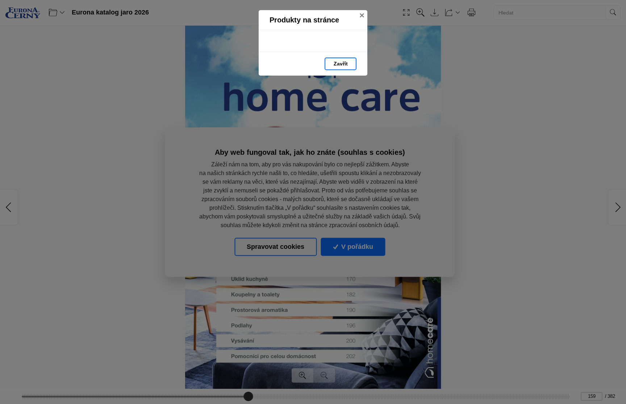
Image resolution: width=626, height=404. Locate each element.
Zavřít (341, 64)
